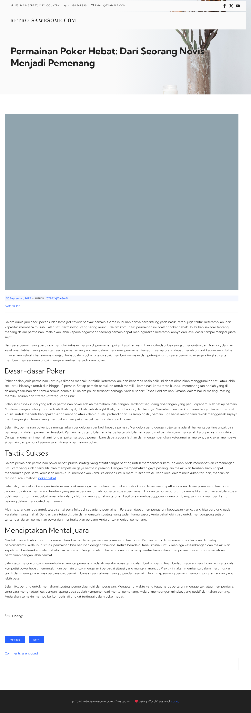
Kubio (175, 701)
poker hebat (47, 478)
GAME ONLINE (12, 306)
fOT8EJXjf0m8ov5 (56, 298)
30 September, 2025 (18, 298)
